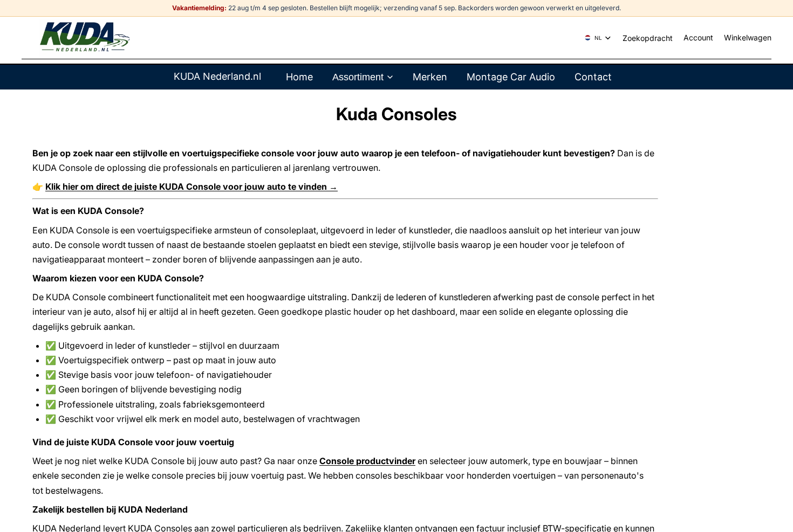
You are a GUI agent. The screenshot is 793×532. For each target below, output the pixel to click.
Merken (430, 76)
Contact (593, 76)
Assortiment (358, 77)
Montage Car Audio (511, 76)
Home (299, 76)
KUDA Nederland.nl (217, 76)
